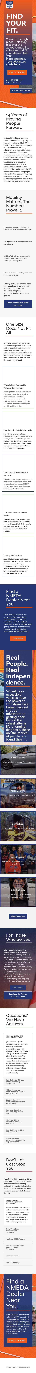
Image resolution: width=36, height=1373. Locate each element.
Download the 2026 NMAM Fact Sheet (18, 304)
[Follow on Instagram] (24, 96)
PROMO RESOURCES (21, 90)
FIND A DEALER (17, 72)
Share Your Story (18, 916)
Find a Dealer (18, 638)
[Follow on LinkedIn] (30, 96)
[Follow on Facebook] (18, 96)
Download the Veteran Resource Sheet (18, 995)
